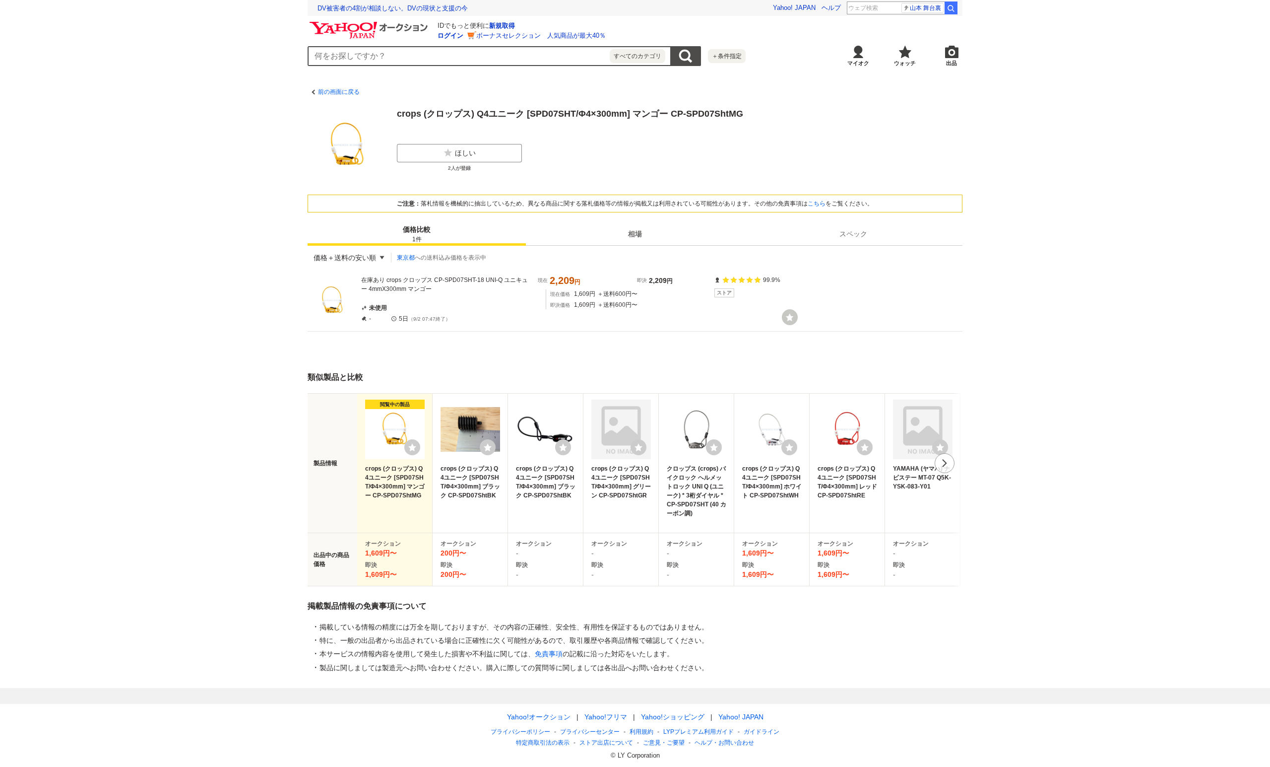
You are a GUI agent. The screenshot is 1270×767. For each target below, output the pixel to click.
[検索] (951, 7)
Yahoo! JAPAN (794, 7)
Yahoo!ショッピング (672, 717)
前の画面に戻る (339, 91)
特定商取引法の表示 (543, 742)
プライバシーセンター (590, 731)
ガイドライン (761, 731)
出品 (951, 63)
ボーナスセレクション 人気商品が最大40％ (541, 35)
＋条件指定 (727, 56)
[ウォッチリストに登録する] (412, 447)
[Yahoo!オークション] (370, 24)
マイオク (858, 63)
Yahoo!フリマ (605, 717)
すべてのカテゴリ (637, 56)
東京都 (406, 258)
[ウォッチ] (790, 317)
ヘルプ (831, 7)
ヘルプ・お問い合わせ (724, 742)
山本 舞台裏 (925, 7)
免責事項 (549, 654)
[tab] (417, 233)
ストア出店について (606, 742)
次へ (944, 463)
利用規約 (641, 731)
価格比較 (417, 234)
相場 (635, 234)
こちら (817, 203)
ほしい (465, 153)
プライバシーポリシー (520, 731)
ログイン (450, 35)
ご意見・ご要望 (664, 742)
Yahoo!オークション (539, 717)
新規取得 (502, 25)
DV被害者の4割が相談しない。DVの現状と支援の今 (393, 8)
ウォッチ (905, 63)
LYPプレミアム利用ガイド (698, 731)
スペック (853, 234)
